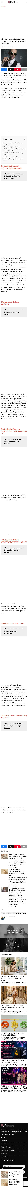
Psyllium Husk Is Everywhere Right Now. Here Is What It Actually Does (17, 872)
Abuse (3, 913)
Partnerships (4, 1140)
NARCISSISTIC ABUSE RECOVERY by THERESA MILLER (13, 154)
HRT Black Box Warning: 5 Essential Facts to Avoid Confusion (13, 1061)
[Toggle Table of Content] (24, 139)
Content (3, 6)
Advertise (3, 1144)
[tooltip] (4, 69)
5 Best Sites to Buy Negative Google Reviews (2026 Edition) (13, 1034)
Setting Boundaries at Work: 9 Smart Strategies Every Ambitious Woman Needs (13, 978)
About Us (4, 1153)
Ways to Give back (6, 1147)
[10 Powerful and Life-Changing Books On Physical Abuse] (14, 945)
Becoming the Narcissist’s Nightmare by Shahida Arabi (13, 144)
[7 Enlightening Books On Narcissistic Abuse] (14, 931)
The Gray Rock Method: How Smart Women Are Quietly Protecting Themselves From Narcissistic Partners (17, 892)
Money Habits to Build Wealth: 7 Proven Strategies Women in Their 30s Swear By (14, 1007)
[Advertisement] (14, 23)
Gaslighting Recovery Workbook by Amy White (13, 160)
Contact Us (4, 1157)
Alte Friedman (10, 917)
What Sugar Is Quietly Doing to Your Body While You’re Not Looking (18, 856)
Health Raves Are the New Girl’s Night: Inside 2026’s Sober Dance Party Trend (14, 1087)
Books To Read (10, 913)
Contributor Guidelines (8, 1150)
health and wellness (21, 913)
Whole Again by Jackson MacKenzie (12, 147)
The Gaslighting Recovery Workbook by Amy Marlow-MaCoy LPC (14, 150)
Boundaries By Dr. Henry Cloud (11, 157)
